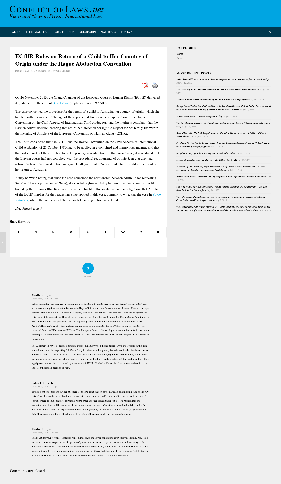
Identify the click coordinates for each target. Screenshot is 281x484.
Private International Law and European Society (199, 116)
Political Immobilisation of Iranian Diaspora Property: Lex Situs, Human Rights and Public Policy (222, 79)
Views (179, 53)
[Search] (269, 32)
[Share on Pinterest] (70, 232)
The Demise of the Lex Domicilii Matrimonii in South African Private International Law (217, 89)
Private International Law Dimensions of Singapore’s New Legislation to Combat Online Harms (221, 176)
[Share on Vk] (123, 232)
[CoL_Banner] (57, 13)
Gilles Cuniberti (63, 70)
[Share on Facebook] (18, 232)
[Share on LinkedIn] (88, 232)
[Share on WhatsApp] (53, 232)
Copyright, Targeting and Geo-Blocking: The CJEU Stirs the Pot (206, 160)
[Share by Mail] (157, 232)
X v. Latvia (61, 102)
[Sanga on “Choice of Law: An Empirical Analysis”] (3, 242)
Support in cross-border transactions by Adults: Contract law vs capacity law (212, 99)
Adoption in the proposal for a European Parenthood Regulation (206, 153)
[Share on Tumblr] (105, 232)
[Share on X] (36, 232)
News (179, 58)
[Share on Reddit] (140, 232)
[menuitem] (17, 32)
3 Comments (40, 70)
